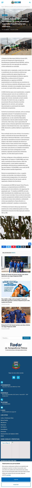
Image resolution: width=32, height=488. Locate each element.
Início (2, 6)
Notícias (5, 15)
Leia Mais (8, 475)
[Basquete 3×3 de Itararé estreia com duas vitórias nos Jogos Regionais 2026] (16, 315)
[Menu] (2, 2)
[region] (16, 474)
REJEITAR (15, 484)
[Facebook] (13, 377)
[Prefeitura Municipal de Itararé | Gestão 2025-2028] (16, 2)
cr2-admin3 (6, 29)
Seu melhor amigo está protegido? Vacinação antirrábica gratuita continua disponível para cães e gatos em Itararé (15, 300)
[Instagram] (18, 377)
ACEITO (16, 479)
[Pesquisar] (30, 2)
